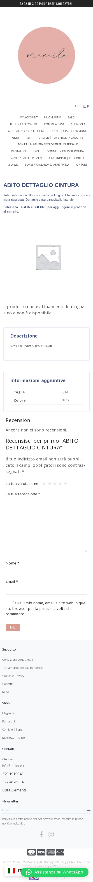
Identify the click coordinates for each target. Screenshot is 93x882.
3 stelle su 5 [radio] (53, 482)
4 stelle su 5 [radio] (59, 482)
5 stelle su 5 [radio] (64, 482)
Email (12, 581)
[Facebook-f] (41, 834)
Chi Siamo (9, 759)
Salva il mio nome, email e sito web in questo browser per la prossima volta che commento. (46, 608)
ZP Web (54, 866)
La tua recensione (23, 493)
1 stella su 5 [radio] (43, 482)
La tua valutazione (22, 483)
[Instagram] (51, 834)
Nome (12, 563)
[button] (54, 872)
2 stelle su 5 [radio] (48, 482)
